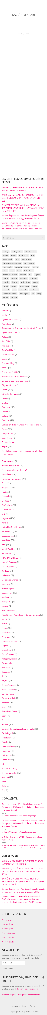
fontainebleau (28, 271)
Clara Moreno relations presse (12, 263)
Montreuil (14, 286)
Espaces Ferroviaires (10, 465)
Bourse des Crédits (9, 372)
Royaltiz (5, 680)
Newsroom (6, 632)
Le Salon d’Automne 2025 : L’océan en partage (19, 816)
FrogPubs (5, 278)
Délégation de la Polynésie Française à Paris (20, 425)
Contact (5, 403)
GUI (3, 514)
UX (3, 764)
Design (4, 429)
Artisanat (5, 346)
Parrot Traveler (8, 654)
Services (5, 702)
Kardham (15, 282)
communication (7, 267)
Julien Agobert (8, 566)
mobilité (5, 286)
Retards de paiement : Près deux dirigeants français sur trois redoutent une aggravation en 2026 (23, 217)
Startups (5, 724)
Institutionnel (7, 553)
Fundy (4, 492)
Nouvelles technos (9, 641)
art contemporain (30, 252)
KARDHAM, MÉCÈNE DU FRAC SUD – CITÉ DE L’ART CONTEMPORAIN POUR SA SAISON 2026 (23, 198)
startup (39, 294)
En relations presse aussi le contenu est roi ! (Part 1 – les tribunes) (23, 452)
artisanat (5, 255)
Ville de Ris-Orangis (10, 768)
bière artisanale (7, 259)
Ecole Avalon (7, 438)
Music (4, 623)
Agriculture (6, 324)
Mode (4, 619)
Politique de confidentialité (29, 994)
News (4, 628)
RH (3, 676)
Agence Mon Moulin (10, 319)
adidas (4, 315)
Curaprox (6, 420)
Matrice (5, 606)
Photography (7, 663)
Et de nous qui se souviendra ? (14, 470)
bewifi (4, 359)
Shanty (4, 707)
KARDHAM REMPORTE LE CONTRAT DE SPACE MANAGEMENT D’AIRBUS (22, 189)
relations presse (24, 294)
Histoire (5, 523)
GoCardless (7, 505)
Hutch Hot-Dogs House (11, 527)
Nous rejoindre (8, 942)
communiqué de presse (22, 267)
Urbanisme (6, 759)
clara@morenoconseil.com (27, 989)
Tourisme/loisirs (8, 746)
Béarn (17, 259)
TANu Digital (7, 733)
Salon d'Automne (9, 685)
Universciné (7, 755)
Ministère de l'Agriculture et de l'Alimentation (21, 615)
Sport (4, 716)
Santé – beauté (8, 689)
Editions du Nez (8, 442)
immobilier (6, 282)
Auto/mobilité (7, 350)
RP (33, 294)
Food (4, 483)
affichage (6, 252)
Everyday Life (7, 474)
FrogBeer (37, 275)
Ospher (5, 645)
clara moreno (26, 259)
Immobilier (6, 540)
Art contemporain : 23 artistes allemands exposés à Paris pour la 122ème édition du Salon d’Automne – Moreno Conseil (23, 823)
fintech (19, 271)
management (7, 593)
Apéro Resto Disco (9, 332)
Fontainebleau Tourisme (10, 275)
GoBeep (5, 501)
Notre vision (7, 920)
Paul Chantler (23, 290)
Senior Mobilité (8, 698)
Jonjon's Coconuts (9, 562)
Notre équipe (7, 928)
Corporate (6, 407)
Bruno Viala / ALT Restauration (14, 376)
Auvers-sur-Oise (23, 255)
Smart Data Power (9, 711)
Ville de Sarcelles (9, 773)
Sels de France (8, 694)
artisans (13, 255)
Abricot (5, 310)
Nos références (8, 933)
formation (23, 275)
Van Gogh (14, 297)
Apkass (5, 337)
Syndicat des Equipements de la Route (18, 729)
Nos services (7, 924)
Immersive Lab (8, 536)
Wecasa (5, 777)
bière (32, 255)
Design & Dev (7, 433)
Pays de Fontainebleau (10, 294)
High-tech (6, 518)
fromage (14, 278)
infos (4, 544)
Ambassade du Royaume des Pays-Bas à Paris (21, 328)
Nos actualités (8, 937)
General (5, 496)
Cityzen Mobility (9, 385)
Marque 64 (7, 601)
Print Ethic (6, 667)
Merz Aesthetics (8, 610)
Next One (34, 286)
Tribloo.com (6, 751)
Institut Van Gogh (9, 549)
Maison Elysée (8, 588)
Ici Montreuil (33, 278)
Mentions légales (9, 994)
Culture (5, 411)
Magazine (6, 584)
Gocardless (23, 278)
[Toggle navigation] (43, 4)
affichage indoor (17, 252)
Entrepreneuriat (8, 461)
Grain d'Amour (8, 509)
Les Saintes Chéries (10, 580)
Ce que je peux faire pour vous (15, 381)
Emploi (4, 446)
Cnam (4, 398)
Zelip (4, 786)
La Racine (6, 575)
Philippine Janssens (9, 659)
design (12, 271)
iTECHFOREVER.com (10, 558)
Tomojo (5, 742)
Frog (30, 275)
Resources (6, 672)
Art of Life (6, 341)
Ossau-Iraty (6, 290)
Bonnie (5, 367)
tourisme (5, 297)
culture (5, 271)
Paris (14, 290)
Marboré (5, 597)
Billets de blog (8, 363)
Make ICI (35, 282)
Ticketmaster (7, 738)
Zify (3, 790)
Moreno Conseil (24, 286)
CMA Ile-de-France (10, 394)
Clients (4, 389)
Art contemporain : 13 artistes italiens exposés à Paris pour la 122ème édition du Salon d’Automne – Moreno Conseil (23, 807)
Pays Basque (34, 290)
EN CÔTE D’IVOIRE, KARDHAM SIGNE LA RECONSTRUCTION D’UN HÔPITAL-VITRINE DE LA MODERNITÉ (23, 208)
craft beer (35, 267)
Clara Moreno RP (29, 263)
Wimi (4, 781)
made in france (25, 282)
